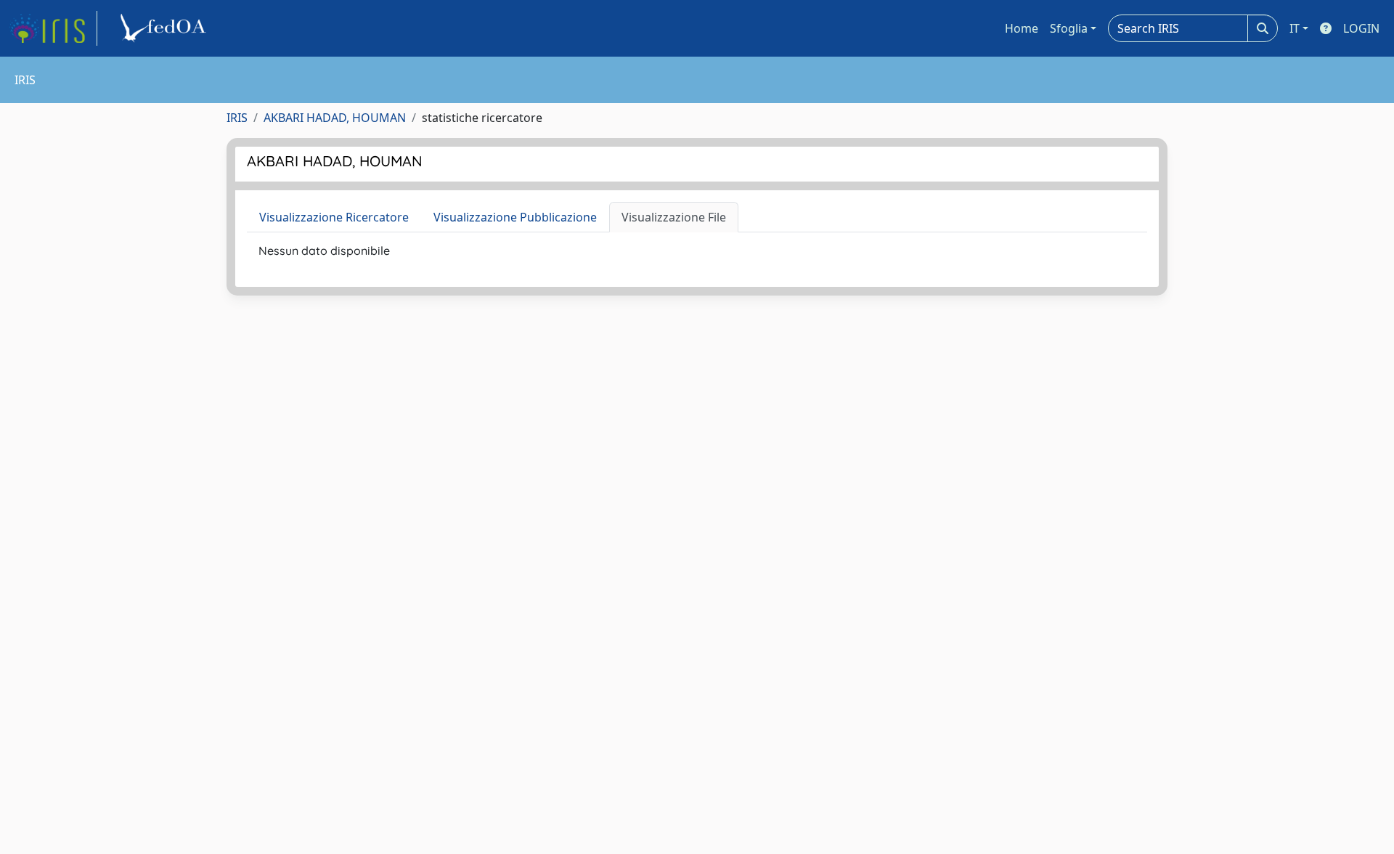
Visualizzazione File (673, 217)
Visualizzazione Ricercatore (334, 217)
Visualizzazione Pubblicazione (515, 217)
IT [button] (1294, 28)
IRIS (237, 118)
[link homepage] (53, 28)
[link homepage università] (165, 28)
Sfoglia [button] (1069, 28)
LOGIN (1361, 28)
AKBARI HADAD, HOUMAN (335, 118)
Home (1021, 28)
